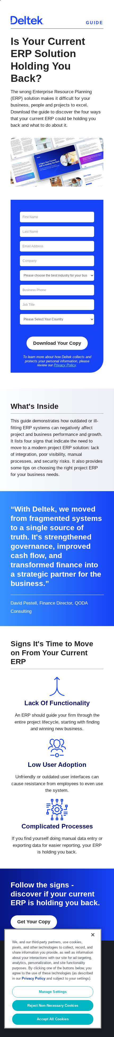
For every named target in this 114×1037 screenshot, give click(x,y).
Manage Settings (53, 992)
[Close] (93, 935)
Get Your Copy (33, 921)
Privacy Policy (65, 365)
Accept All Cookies (52, 1019)
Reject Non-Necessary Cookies (52, 1006)
